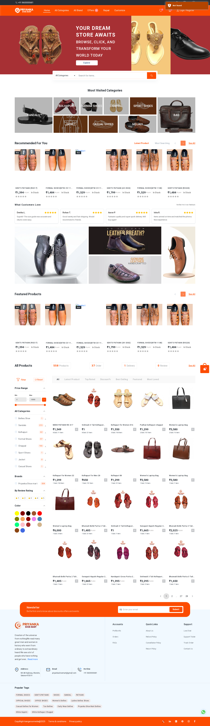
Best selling (122, 379)
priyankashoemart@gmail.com (64, 673)
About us (149, 631)
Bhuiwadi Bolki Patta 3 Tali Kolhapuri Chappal (181, 577)
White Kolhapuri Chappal (42, 712)
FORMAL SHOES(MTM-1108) (149, 188)
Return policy (151, 649)
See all (192, 143)
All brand (78, 10)
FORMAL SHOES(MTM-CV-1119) (89, 188)
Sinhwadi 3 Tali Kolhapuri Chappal (151, 577)
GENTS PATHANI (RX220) (179, 188)
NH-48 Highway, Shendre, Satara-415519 (30, 674)
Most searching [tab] (162, 143)
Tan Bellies (48, 706)
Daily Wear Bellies (65, 706)
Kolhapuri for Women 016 (122, 425)
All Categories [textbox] (62, 75)
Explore (86, 63)
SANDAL (67, 695)
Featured (137, 379)
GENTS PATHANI (42, 695)
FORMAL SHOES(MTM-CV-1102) (59, 188)
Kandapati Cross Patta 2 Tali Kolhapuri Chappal (122, 577)
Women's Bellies (59, 701)
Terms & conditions (57, 721)
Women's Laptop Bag (178, 425)
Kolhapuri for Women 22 (63, 476)
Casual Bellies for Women (27, 706)
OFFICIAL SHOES (23, 701)
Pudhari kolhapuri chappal (151, 425)
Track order (189, 643)
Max (30, 395)
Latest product (72, 379)
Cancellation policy (153, 643)
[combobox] (65, 75)
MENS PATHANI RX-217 (63, 425)
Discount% (105, 379)
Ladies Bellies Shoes (80, 701)
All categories (62, 10)
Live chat (187, 631)
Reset (40, 380)
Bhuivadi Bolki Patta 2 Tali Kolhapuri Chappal (93, 526)
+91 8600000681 (90, 673)
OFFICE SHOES (41, 701)
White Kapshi (21, 712)
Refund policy (151, 637)
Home (47, 10)
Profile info (117, 631)
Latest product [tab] (141, 143)
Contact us (188, 649)
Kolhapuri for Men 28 (91, 476)
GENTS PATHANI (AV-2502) (119, 188)
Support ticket (189, 637)
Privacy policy (75, 721)
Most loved (153, 379)
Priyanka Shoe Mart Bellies (89, 706)
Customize (119, 10)
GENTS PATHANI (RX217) (26, 188)
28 (187, 596)
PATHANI (80, 695)
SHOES (56, 695)
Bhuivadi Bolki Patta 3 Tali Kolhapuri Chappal (181, 526)
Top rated (90, 379)
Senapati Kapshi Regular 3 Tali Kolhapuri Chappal (151, 526)
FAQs (115, 643)
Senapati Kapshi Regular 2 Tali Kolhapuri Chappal (93, 577)
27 (181, 596)
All (58, 379)
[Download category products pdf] (45, 419)
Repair (106, 10)
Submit (176, 609)
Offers (92, 10)
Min (16, 395)
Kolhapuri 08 (116, 476)
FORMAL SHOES (23, 695)
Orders (115, 637)
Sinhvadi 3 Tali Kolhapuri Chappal (93, 425)
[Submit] (151, 75)
